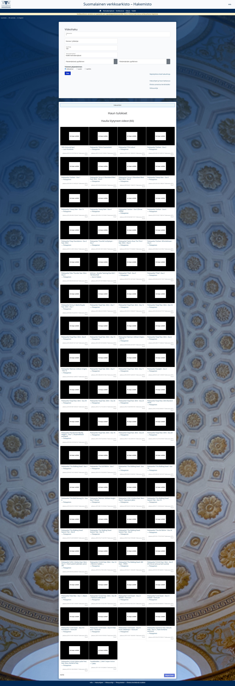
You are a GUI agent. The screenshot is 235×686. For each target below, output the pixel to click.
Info (229, 4)
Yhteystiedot (120, 683)
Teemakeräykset (108, 11)
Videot (128, 11)
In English (20, 18)
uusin (80, 69)
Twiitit (134, 11)
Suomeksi (4, 18)
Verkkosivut (120, 11)
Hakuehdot (117, 105)
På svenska (12, 18)
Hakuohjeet (99, 683)
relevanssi (69, 69)
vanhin (88, 69)
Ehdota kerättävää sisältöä (136, 683)
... (115, 62)
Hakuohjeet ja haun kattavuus (160, 81)
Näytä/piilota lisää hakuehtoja (160, 74)
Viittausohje (154, 88)
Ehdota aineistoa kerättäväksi (160, 84)
